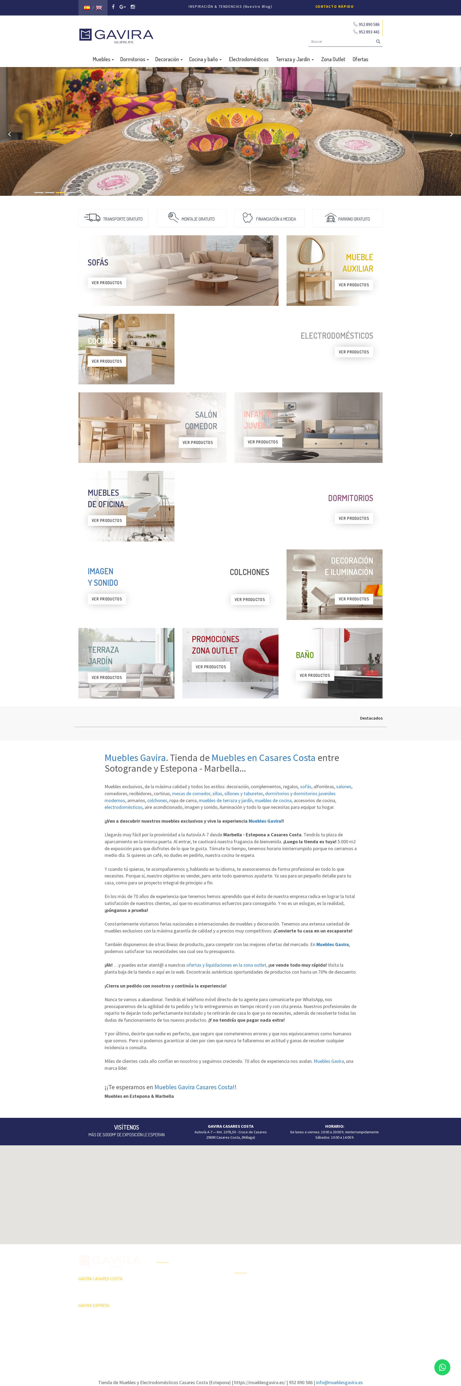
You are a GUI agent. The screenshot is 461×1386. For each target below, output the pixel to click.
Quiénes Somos (169, 1301)
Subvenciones (168, 1320)
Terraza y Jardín (293, 59)
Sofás (317, 1311)
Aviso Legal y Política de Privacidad (230, 1347)
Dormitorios (133, 59)
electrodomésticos (123, 807)
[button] (230, 1191)
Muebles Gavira (135, 758)
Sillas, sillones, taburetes (333, 1292)
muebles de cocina (273, 800)
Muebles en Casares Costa (264, 758)
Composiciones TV (327, 1264)
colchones (157, 800)
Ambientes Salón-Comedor (256, 1312)
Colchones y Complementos (335, 1320)
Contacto (164, 1311)
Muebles (102, 59)
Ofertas (360, 59)
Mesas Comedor (326, 1273)
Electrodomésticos (248, 59)
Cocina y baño (204, 59)
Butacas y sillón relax (329, 1301)
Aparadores (322, 1254)
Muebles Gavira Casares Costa (193, 1087)
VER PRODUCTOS (107, 282)
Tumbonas (243, 1302)
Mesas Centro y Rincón (331, 1282)
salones (343, 786)
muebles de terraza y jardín (226, 800)
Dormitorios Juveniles (252, 1321)
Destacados (371, 718)
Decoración (167, 59)
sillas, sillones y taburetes (237, 793)
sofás (305, 786)
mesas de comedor (191, 793)
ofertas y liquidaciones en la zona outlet (226, 965)
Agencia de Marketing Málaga (240, 1352)
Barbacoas (243, 1293)
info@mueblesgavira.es (339, 1382)
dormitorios (277, 793)
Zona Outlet (333, 59)
